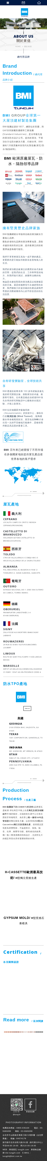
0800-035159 (22, 1128)
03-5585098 (27, 1131)
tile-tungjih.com (12, 1153)
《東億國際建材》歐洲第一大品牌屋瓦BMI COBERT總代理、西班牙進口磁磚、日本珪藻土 (24, 12)
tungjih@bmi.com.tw (12, 1156)
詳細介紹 (27, 708)
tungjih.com (23, 1149)
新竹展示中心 (36, 1142)
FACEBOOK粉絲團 (30, 1104)
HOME (18, 46)
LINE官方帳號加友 (17, 1107)
